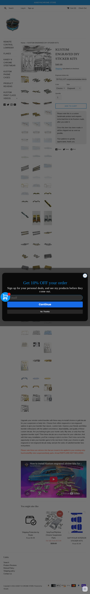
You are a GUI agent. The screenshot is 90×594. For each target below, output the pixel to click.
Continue (45, 304)
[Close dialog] (85, 276)
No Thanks (45, 311)
